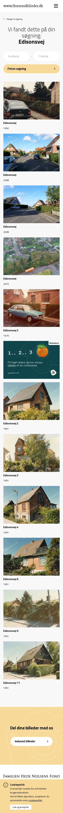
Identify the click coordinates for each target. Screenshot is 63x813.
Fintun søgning (17, 68)
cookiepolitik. (35, 800)
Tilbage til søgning (14, 19)
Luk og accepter (21, 807)
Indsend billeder (25, 741)
